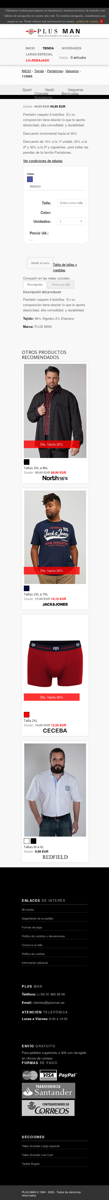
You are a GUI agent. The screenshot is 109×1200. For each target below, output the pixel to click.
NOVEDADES (71, 48)
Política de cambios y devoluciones (43, 936)
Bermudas (70, 93)
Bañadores (43, 97)
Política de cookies (33, 954)
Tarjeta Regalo (31, 1164)
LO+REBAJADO (37, 60)
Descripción (35, 284)
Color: (46, 212)
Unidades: (42, 221)
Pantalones (55, 71)
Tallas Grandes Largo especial (40, 1146)
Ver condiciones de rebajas (43, 160)
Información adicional (35, 963)
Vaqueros (72, 71)
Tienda (39, 71)
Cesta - (64, 57)
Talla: (46, 202)
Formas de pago (32, 927)
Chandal (41, 93)
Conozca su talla (32, 945)
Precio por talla (61, 284)
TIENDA (48, 48)
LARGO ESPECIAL (39, 54)
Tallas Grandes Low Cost (37, 1155)
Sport (27, 89)
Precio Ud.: (39, 232)
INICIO (30, 48)
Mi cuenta (28, 909)
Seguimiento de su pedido (37, 918)
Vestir (49, 89)
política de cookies (87, 21)
